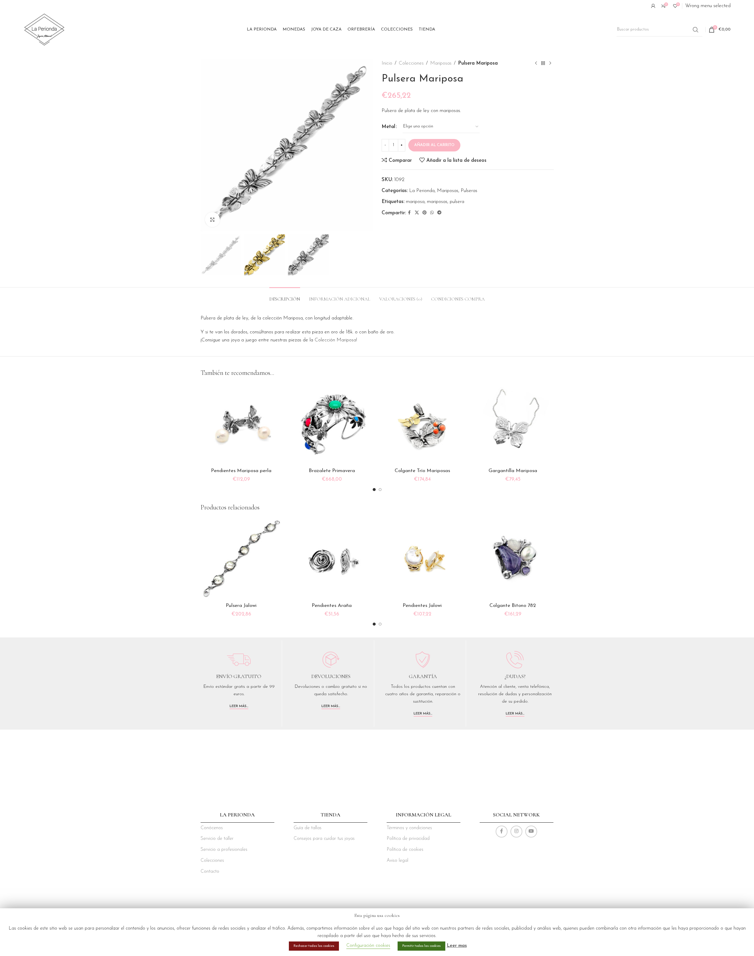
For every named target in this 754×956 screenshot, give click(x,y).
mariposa (415, 201)
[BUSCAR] (695, 29)
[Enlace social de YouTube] (531, 831)
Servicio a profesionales (224, 849)
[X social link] (417, 213)
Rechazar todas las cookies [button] (314, 946)
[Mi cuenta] (653, 6)
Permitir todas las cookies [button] (421, 946)
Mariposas (441, 63)
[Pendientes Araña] (332, 559)
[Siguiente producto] (550, 63)
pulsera (457, 201)
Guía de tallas (307, 828)
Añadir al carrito (434, 145)
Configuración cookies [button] (368, 945)
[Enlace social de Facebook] (409, 213)
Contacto (210, 871)
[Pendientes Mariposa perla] (241, 424)
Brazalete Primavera (332, 470)
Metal (388, 126)
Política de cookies (405, 849)
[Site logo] (44, 29)
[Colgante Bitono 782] (513, 559)
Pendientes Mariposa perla (241, 470)
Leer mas (457, 945)
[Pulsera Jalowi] (241, 559)
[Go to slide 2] (380, 489)
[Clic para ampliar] (212, 219)
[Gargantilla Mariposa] (513, 424)
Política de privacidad (408, 838)
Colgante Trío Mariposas (422, 470)
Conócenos (212, 828)
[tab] (284, 296)
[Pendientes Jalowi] (422, 559)
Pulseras (469, 190)
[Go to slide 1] (374, 489)
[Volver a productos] (543, 63)
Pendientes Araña (332, 605)
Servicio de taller (217, 838)
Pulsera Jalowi (241, 605)
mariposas (437, 201)
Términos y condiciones (409, 828)
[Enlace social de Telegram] (439, 213)
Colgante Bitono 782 (512, 605)
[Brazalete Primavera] (332, 424)
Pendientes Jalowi (422, 605)
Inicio (387, 63)
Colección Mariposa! (336, 340)
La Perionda (422, 190)
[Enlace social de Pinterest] (424, 213)
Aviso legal (397, 860)
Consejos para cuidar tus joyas (324, 838)
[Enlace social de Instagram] (516, 831)
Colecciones (411, 63)
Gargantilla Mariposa (513, 470)
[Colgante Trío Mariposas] (422, 424)
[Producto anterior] (536, 63)
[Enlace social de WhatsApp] (432, 213)
